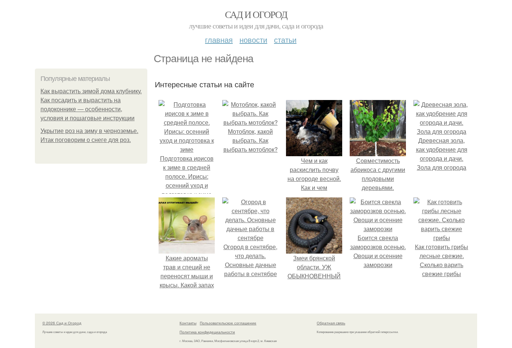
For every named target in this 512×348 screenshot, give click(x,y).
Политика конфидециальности (207, 332)
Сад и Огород (256, 14)
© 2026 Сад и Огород (61, 323)
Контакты (188, 323)
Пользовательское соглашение (228, 323)
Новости (253, 39)
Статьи (285, 39)
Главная (219, 39)
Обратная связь (331, 323)
